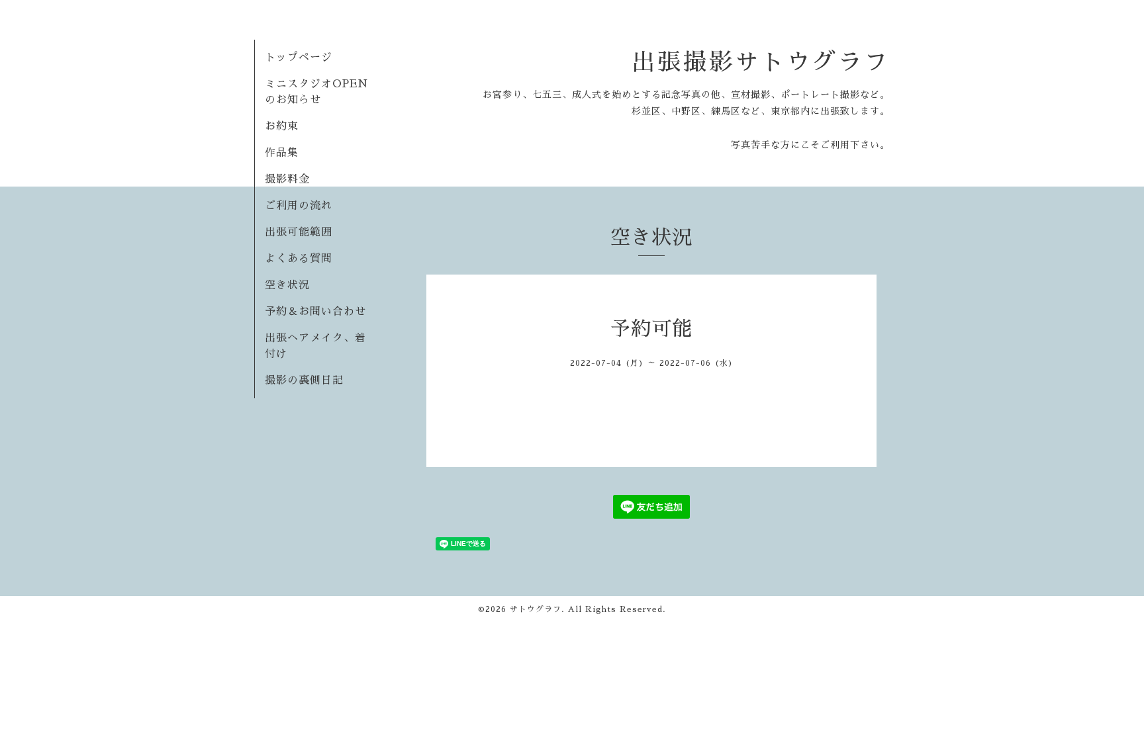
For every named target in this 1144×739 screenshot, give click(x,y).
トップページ (298, 57)
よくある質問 (298, 258)
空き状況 (287, 285)
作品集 (282, 153)
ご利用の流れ (298, 205)
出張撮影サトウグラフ (761, 62)
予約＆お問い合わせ (315, 311)
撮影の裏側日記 (304, 380)
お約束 (282, 126)
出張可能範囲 (298, 232)
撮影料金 (287, 179)
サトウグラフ (535, 609)
